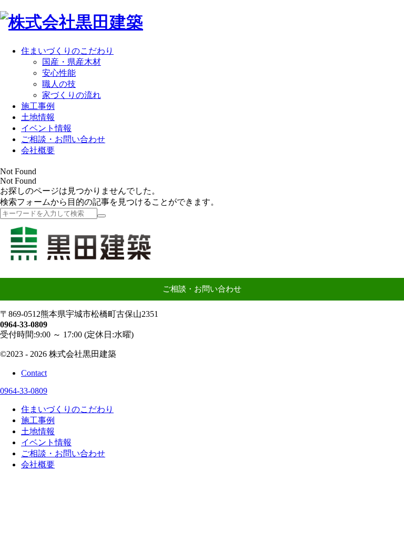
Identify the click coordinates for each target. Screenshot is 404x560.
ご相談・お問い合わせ (202, 289)
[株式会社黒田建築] (71, 22)
